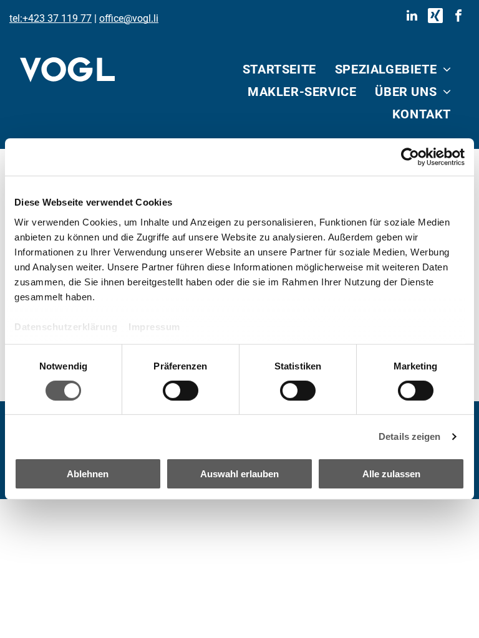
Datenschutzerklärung (65, 326)
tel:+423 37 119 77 (50, 18)
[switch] (180, 391)
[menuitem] (279, 69)
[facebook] (458, 17)
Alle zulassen (391, 474)
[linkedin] (412, 17)
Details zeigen (409, 436)
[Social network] (435, 17)
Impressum (154, 326)
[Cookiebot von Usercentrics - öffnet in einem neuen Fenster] (410, 157)
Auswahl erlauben (239, 474)
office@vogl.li (128, 18)
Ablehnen (88, 474)
